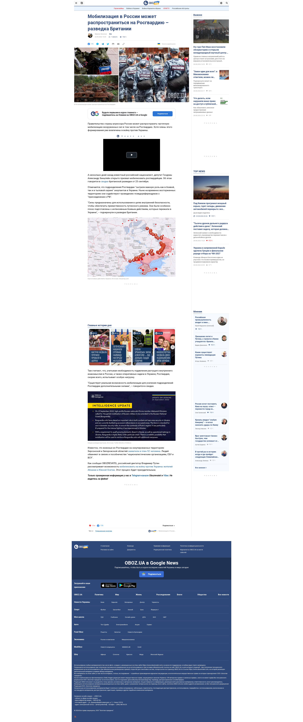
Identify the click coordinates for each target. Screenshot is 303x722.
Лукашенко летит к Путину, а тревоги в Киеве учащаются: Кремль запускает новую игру (206, 339)
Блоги (179, 594)
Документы (131, 550)
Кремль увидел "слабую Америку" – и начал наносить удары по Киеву (206, 422)
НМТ (164, 617)
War (110, 34)
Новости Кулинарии (135, 632)
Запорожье (129, 602)
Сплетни (116, 654)
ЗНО (154, 617)
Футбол (103, 610)
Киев (102, 602)
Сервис (149, 624)
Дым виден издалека (201, 213)
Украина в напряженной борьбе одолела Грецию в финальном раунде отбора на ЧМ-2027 (209, 251)
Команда (130, 546)
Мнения (197, 311)
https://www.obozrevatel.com (152, 665)
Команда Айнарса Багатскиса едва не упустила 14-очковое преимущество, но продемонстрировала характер (208, 259)
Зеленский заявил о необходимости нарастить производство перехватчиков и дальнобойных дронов (209, 235)
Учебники (114, 617)
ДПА (144, 617)
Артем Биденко (200, 445)
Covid (139, 647)
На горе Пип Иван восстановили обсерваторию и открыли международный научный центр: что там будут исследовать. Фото (210, 50)
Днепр (142, 602)
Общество (202, 594)
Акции (137, 624)
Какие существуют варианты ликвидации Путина (205, 355)
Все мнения (200, 468)
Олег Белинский (200, 413)
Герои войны (119, 8)
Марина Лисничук (101, 34)
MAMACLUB (126, 647)
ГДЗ (102, 617)
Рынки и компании (108, 639)
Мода (141, 654)
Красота (129, 654)
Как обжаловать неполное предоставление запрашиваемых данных (203, 110)
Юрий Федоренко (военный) (204, 326)
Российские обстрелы (180, 8)
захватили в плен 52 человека (144, 451)
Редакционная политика (103, 531)
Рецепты (104, 632)
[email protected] (101, 704)
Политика (99, 594)
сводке (104, 181)
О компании (105, 546)
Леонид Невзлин (200, 429)
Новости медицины (108, 647)
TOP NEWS (199, 171)
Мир (117, 594)
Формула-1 (155, 610)
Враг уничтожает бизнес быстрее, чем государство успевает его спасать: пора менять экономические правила (206, 438)
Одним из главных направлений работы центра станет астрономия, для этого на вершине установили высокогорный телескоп (209, 58)
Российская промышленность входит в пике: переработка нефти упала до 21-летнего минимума (204, 320)
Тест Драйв (105, 624)
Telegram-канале (140, 475)
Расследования (163, 594)
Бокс (142, 610)
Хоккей (130, 610)
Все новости (223, 594)
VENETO (166, 8)
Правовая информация (162, 546)
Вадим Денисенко (201, 345)
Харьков (114, 602)
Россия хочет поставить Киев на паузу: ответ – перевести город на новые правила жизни (206, 406)
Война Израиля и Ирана (151, 8)
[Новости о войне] (152, 532)
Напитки (117, 632)
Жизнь (139, 594)
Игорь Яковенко (200, 361)
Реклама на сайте (107, 550)
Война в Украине (132, 8)
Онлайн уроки (130, 617)
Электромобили (122, 624)
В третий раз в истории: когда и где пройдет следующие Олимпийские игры (206, 454)
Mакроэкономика (128, 639)
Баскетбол (117, 610)
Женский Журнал (157, 654)
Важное (197, 15)
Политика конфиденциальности (192, 546)
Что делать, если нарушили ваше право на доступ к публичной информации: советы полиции (204, 101)
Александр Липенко (201, 461)
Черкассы (155, 602)
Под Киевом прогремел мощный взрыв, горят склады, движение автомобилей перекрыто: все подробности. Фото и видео (209, 206)
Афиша (103, 654)
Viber (165, 475)
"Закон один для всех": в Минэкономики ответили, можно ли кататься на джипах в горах (205, 74)
